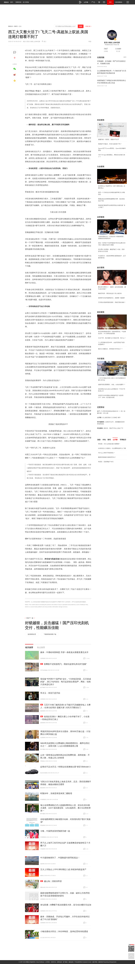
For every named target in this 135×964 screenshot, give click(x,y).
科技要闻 (100, 120)
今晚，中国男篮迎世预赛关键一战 (55, 831)
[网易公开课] (86, 2)
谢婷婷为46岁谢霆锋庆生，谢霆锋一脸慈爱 (111, 298)
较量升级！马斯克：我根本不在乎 (108, 139)
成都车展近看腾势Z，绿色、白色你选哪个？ (111, 384)
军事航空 (123, 439)
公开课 (115, 439)
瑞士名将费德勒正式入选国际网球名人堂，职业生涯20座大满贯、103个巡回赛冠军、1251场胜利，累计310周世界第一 (65, 808)
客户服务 (65, 962)
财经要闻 (100, 312)
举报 (89, 41)
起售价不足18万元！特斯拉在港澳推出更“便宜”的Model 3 (65, 767)
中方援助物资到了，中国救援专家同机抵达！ (60, 858)
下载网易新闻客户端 (50, 634)
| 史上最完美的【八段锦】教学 (108, 417)
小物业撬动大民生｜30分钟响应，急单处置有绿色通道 (64, 931)
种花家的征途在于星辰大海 (112, 44)
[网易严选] (93, 2)
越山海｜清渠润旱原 (53, 881)
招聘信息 (59, 962)
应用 (11, 2)
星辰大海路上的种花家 (33, 41)
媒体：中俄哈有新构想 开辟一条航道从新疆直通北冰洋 (64, 652)
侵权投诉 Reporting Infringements (107, 962)
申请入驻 (87, 26)
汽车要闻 (100, 359)
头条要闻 (100, 167)
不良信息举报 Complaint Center (83, 962)
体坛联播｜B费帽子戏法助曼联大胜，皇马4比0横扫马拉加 (65, 905)
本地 (104, 439)
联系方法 (53, 962)
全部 (124, 57)
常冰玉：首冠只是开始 (50, 693)
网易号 (16, 26)
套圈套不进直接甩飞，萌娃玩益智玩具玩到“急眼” (65, 664)
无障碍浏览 (18, 2)
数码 (109, 439)
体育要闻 (100, 217)
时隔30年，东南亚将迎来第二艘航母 (56, 793)
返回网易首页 (32, 634)
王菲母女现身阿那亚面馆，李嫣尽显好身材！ (112, 302)
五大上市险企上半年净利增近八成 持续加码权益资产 (63, 869)
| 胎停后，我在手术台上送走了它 (110, 428)
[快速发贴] (15, 52)
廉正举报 (95, 962)
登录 (110, 2)
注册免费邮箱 (118, 2)
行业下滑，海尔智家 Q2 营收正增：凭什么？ (112, 338)
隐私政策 (71, 962)
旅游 (99, 439)
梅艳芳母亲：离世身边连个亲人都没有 (110, 293)
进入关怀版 (26, 2)
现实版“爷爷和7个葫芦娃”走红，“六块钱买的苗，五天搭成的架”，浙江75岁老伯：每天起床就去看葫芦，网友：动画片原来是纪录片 (65, 682)
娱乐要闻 (100, 268)
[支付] (99, 2)
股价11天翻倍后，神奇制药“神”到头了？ (110, 349)
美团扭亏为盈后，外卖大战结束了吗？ (110, 144)
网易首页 (6, 2)
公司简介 (47, 962)
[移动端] (80, 2)
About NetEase (40, 962)
